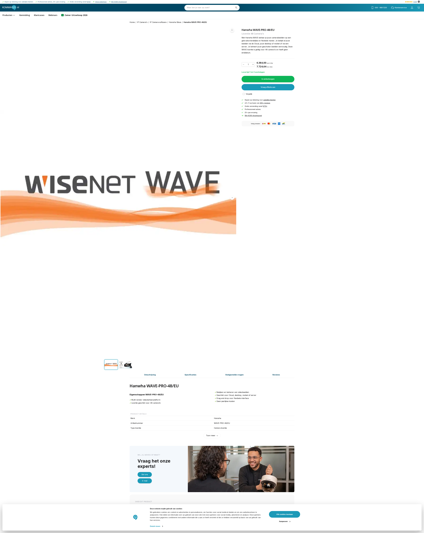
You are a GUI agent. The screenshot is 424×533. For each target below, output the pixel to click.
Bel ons (145, 474)
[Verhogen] (253, 64)
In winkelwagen (268, 79)
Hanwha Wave (175, 22)
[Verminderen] (243, 64)
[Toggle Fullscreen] (232, 30)
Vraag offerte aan (268, 87)
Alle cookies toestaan (284, 514)
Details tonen (155, 526)
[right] (232, 197)
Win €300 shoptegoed (119, 2)
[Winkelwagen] (419, 8)
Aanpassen (283, 521)
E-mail (144, 481)
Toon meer (210, 435)
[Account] (412, 8)
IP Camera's (142, 22)
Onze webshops (101, 2)
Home (132, 22)
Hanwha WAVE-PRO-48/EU (195, 22)
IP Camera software (158, 22)
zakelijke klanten (269, 100)
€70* (89, 2)
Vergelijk (249, 94)
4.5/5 (415, 2)
